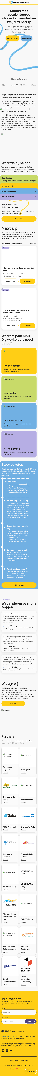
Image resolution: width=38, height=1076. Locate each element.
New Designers (24, 1069)
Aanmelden (27, 281)
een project (23, 484)
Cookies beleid (24, 1060)
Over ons (13, 703)
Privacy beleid (14, 1060)
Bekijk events (26, 38)
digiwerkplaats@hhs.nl (9, 1036)
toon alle (33, 244)
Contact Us (19, 219)
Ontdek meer (10, 281)
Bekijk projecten (12, 38)
